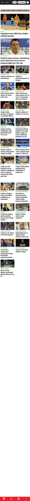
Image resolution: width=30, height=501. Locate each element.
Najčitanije (19, 499)
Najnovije (11, 499)
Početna (4, 499)
